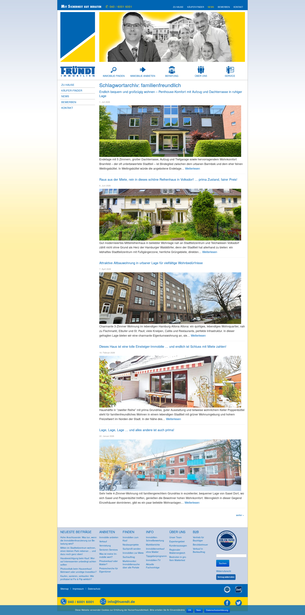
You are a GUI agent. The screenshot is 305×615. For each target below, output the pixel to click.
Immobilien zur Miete (133, 552)
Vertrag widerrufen (225, 577)
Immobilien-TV (153, 560)
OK (189, 610)
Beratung (171, 75)
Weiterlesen (192, 168)
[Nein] (301, 610)
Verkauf (103, 541)
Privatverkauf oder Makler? (108, 562)
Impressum (78, 589)
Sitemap (64, 589)
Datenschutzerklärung (217, 610)
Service (230, 75)
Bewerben (224, 7)
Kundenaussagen (178, 545)
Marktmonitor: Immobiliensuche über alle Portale (131, 564)
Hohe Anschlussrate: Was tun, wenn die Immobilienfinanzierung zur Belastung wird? (78, 540)
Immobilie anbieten (142, 75)
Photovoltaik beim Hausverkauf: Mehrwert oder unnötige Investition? (78, 570)
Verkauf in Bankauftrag (199, 550)
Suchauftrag (129, 557)
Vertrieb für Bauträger (198, 539)
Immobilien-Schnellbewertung (155, 539)
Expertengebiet (177, 541)
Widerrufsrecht (223, 571)
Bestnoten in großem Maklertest (178, 558)
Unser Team (175, 537)
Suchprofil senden (132, 548)
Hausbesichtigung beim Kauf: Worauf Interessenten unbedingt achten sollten (78, 561)
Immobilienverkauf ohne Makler (155, 550)
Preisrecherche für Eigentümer (108, 570)
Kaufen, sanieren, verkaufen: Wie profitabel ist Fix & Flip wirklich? (77, 577)
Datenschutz (94, 589)
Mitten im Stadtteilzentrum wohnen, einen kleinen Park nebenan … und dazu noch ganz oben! (78, 551)
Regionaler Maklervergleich (177, 551)
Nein (198, 610)
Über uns (201, 75)
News (211, 7)
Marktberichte (153, 544)
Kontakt (238, 7)
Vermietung (105, 545)
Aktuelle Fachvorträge (152, 566)
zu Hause (178, 7)
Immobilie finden (114, 75)
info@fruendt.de (121, 601)
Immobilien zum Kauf (131, 539)
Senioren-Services (108, 549)
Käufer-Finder (195, 7)
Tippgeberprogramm (156, 556)
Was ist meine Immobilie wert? (108, 555)
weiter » (240, 515)
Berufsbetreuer (200, 544)
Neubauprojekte (131, 544)
